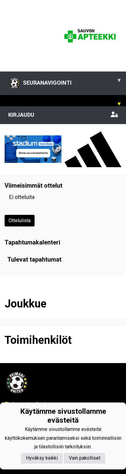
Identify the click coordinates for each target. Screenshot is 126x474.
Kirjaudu (21, 115)
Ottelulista (20, 220)
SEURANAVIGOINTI (71, 81)
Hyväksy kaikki (42, 458)
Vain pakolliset (84, 458)
